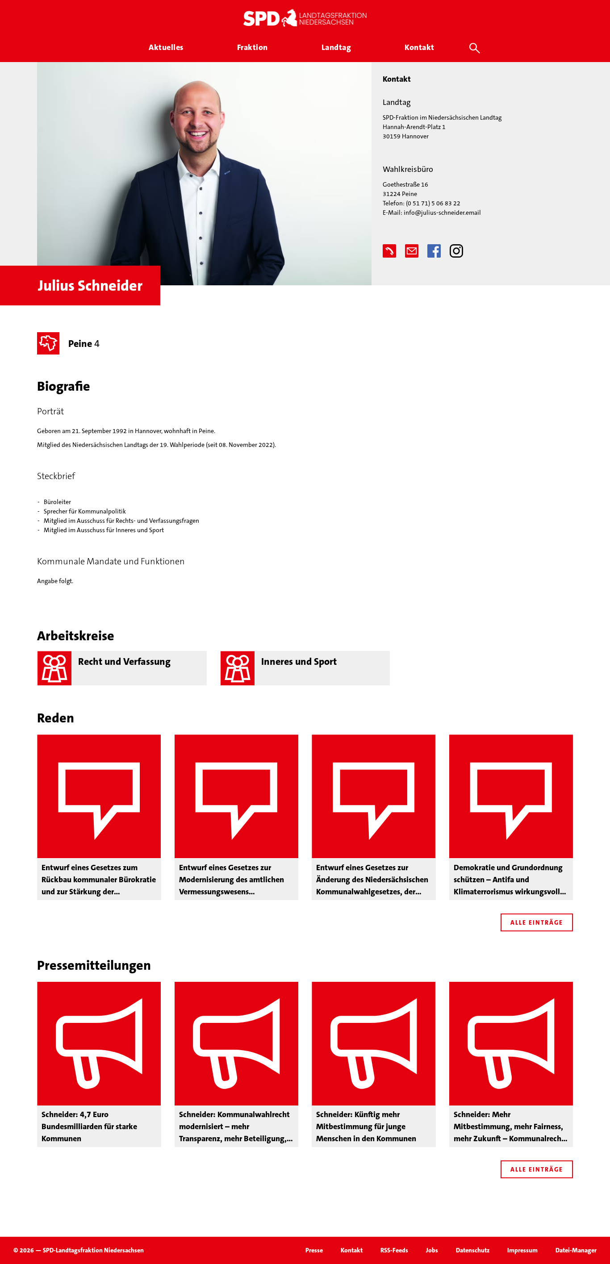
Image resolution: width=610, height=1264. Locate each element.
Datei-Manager (576, 1250)
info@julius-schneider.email (442, 213)
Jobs (432, 1250)
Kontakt (352, 1250)
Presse (314, 1250)
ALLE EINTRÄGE (536, 922)
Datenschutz (472, 1250)
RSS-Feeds (394, 1250)
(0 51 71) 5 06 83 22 (433, 203)
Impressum (522, 1250)
